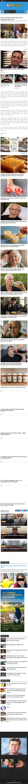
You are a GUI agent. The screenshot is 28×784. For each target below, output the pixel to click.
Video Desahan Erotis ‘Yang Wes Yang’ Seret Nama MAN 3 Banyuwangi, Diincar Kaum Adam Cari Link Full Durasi (17, 719)
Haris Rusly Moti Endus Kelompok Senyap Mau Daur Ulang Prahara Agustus (13, 536)
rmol (6, 133)
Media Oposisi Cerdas (17, 782)
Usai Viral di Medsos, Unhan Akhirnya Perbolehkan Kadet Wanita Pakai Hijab (14, 549)
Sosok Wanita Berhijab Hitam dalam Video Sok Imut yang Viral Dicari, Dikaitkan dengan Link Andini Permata (17, 702)
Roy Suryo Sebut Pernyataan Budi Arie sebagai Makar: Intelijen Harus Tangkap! (16, 639)
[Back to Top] (14, 781)
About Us (8, 707)
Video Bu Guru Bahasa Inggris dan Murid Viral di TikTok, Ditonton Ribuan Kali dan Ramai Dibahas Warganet (16, 690)
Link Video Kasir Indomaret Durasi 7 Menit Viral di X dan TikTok (14, 566)
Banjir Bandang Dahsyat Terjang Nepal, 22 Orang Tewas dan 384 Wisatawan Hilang (16, 673)
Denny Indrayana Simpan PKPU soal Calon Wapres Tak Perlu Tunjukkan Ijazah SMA (17, 662)
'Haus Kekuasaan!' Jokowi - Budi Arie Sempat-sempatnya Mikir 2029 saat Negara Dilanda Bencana (17, 656)
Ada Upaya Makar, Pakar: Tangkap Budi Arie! (9, 524)
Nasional (16, 22)
